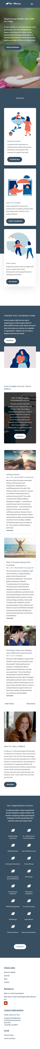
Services (7, 976)
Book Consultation (13, 47)
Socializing (18, 655)
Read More (20, 436)
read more (9, 530)
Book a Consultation (15, 221)
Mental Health (18, 477)
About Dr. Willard (9, 972)
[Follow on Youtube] (5, 1003)
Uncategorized (29, 477)
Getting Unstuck (12, 474)
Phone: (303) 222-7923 (12, 1015)
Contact (6, 982)
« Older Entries (9, 704)
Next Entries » (31, 704)
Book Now (10, 340)
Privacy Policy (9, 1035)
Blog (5, 979)
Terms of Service (9, 1038)
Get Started (13, 281)
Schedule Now (15, 159)
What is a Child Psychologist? (14, 993)
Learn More (20, 947)
